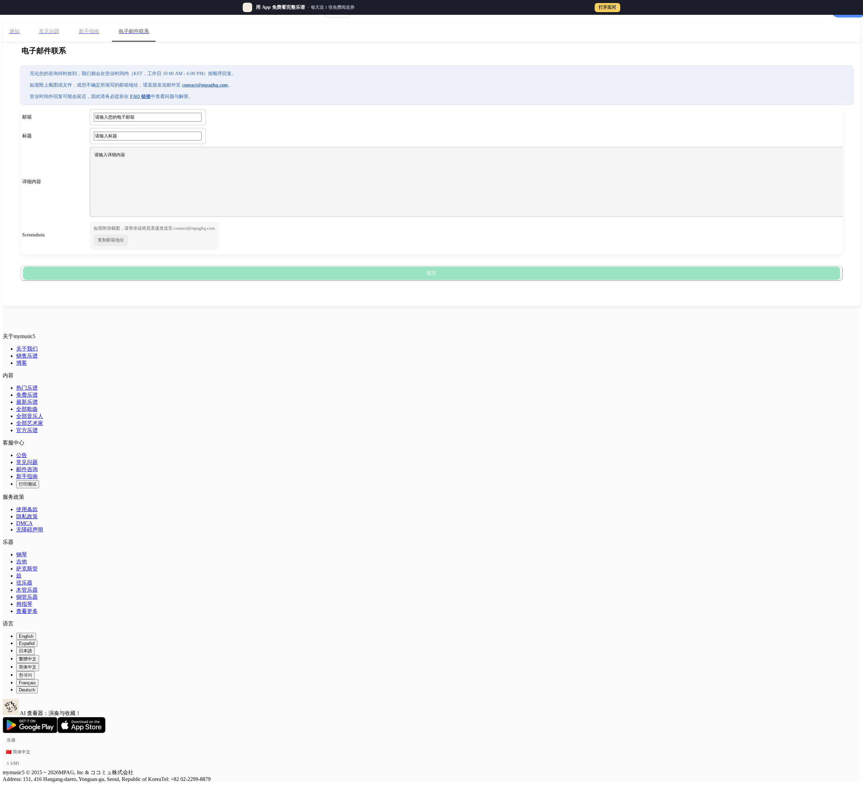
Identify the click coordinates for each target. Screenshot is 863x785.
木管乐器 (27, 590)
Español (27, 643)
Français (27, 682)
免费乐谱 (27, 395)
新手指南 (27, 476)
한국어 (25, 675)
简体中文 (27, 666)
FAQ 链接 (140, 96)
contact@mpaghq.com (205, 85)
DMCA (24, 523)
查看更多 (27, 611)
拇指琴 (24, 604)
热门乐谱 (27, 388)
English (26, 636)
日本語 (25, 650)
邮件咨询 (27, 469)
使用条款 (27, 509)
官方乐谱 (27, 430)
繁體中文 (27, 658)
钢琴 (21, 554)
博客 (21, 363)
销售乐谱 (27, 356)
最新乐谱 (27, 402)
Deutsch (27, 689)
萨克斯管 (27, 568)
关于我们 (27, 349)
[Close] (615, 7)
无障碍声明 (29, 529)
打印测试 (27, 484)
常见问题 (27, 462)
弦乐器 (24, 583)
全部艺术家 (29, 423)
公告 (21, 455)
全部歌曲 (27, 409)
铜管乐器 (27, 597)
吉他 (21, 561)
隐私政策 (27, 516)
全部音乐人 (29, 416)
